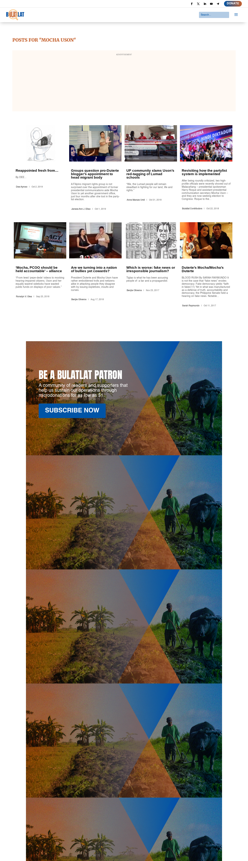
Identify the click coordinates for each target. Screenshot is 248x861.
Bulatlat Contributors (192, 209)
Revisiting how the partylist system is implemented (206, 168)
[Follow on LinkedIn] (204, 3)
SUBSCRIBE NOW (72, 411)
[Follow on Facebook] (191, 3)
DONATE (233, 3)
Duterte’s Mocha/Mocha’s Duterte (206, 265)
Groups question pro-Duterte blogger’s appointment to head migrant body (95, 168)
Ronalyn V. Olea (24, 297)
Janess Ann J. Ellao (81, 209)
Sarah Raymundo (191, 306)
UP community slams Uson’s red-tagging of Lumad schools (151, 168)
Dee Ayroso (21, 187)
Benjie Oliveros (78, 300)
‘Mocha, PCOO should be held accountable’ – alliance (40, 265)
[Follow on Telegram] (217, 3)
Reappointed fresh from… (40, 168)
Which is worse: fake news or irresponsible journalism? (151, 265)
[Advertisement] (124, 83)
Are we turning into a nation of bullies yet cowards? (95, 265)
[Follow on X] (198, 3)
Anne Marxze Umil (136, 200)
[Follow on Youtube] (211, 3)
